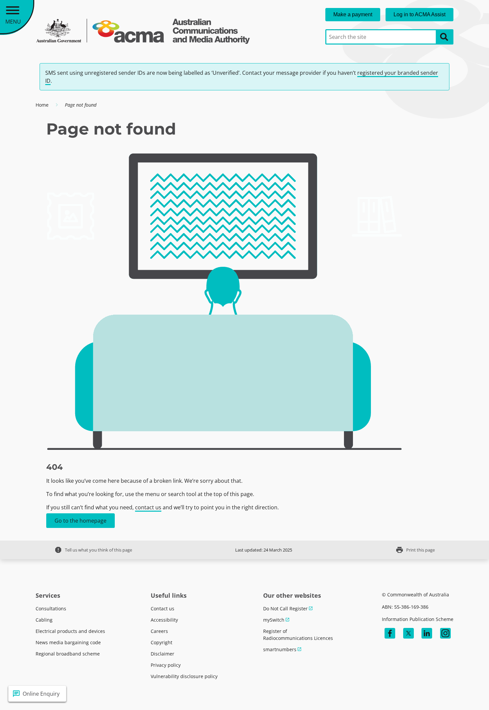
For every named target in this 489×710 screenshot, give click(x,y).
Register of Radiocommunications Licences (298, 634)
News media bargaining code (68, 642)
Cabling (44, 620)
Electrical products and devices (70, 631)
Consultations (51, 608)
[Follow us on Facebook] (390, 633)
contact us (148, 507)
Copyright (161, 642)
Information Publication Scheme (417, 619)
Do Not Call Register (285, 608)
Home (42, 105)
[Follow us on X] (408, 633)
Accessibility (164, 620)
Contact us (162, 608)
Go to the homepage (80, 520)
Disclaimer (162, 654)
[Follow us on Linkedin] (426, 633)
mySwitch (273, 620)
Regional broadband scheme (68, 654)
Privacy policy (166, 665)
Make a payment (352, 14)
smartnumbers (279, 649)
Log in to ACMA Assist (419, 14)
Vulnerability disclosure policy (184, 676)
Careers (159, 631)
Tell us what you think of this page (93, 550)
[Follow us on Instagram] (445, 633)
